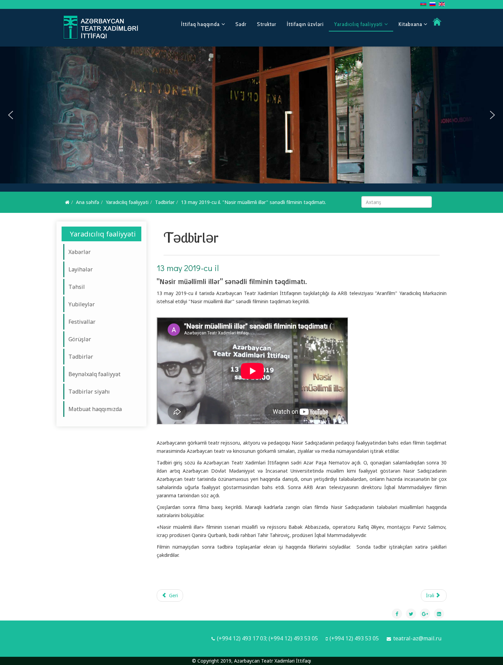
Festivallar (81, 321)
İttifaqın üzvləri (305, 24)
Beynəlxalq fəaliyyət (94, 374)
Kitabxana (411, 24)
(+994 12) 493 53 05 (354, 638)
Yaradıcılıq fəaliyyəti (358, 24)
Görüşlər (79, 339)
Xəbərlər (79, 252)
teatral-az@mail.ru (417, 638)
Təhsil (76, 287)
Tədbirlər (165, 202)
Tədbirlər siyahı (89, 391)
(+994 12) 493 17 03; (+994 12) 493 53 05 (267, 638)
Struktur (266, 24)
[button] (10, 115)
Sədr (241, 24)
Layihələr (80, 269)
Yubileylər (81, 304)
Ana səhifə (87, 202)
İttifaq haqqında (200, 24)
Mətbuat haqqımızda (95, 409)
